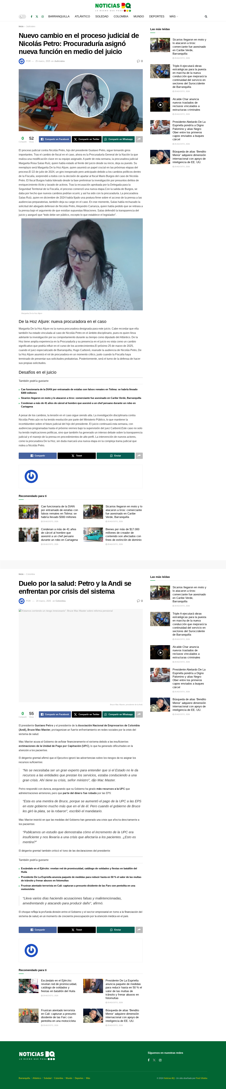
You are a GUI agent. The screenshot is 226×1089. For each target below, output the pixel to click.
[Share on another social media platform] (139, 139)
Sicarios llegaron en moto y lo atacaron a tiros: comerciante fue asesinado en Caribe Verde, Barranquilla (81, 398)
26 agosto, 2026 (182, 144)
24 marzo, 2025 (43, 601)
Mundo (139, 16)
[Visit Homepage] (113, 6)
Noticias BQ (169, 1078)
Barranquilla (58, 16)
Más (173, 16)
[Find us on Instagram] (43, 16)
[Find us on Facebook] (31, 16)
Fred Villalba (201, 1078)
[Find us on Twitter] (37, 16)
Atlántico (82, 16)
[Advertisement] (178, 198)
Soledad (101, 16)
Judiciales (30, 26)
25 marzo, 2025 (42, 61)
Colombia (121, 16)
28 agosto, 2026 (115, 521)
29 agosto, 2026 (50, 521)
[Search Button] (206, 16)
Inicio (21, 26)
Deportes (156, 16)
